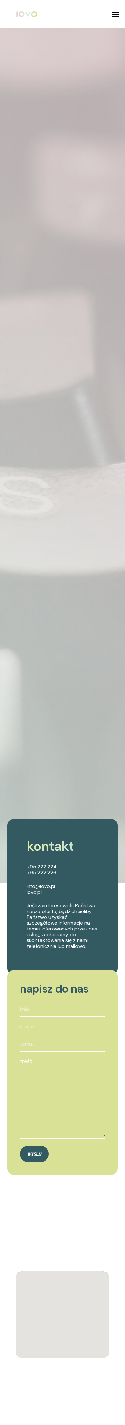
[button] (115, 14)
